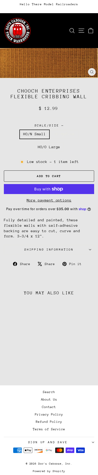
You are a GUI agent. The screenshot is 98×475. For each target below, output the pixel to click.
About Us (49, 399)
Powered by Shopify (49, 471)
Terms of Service (49, 429)
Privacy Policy (49, 414)
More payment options (49, 200)
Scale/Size (49, 125)
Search (49, 392)
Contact (49, 407)
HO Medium (64, 134)
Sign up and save (48, 442)
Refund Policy (49, 421)
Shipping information (49, 249)
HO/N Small (34, 134)
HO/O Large (49, 147)
